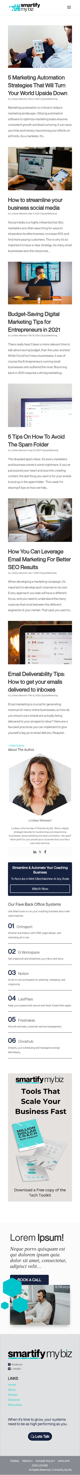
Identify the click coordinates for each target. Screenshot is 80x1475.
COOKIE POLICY (45, 1461)
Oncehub (25, 1041)
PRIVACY (27, 1461)
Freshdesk (26, 1020)
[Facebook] (45, 852)
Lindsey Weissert (19, 98)
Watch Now (40, 889)
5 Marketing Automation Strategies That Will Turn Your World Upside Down (37, 85)
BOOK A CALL (29, 1279)
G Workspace (29, 952)
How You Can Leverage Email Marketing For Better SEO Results (39, 559)
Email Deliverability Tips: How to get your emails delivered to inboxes (36, 681)
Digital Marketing (49, 98)
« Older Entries (16, 745)
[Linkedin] (34, 852)
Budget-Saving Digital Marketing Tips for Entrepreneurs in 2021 (34, 322)
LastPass (25, 999)
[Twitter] (40, 852)
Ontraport (24, 926)
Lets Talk (42, 1436)
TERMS (14, 1461)
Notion (23, 973)
